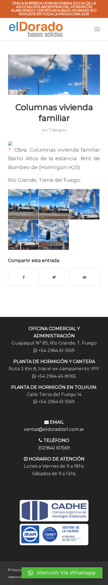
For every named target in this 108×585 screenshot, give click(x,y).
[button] (62, 572)
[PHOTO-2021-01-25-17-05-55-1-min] (54, 75)
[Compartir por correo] (85, 277)
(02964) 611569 (54, 448)
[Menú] (97, 29)
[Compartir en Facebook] (23, 277)
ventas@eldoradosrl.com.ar (54, 429)
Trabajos (57, 130)
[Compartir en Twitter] (54, 277)
